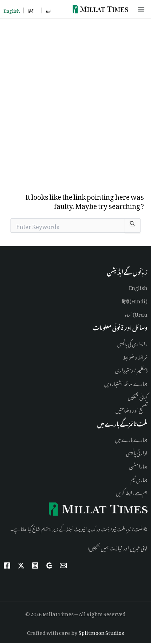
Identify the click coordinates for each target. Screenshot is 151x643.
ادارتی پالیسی (136, 452)
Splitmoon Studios (101, 631)
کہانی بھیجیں (137, 396)
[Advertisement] (75, 98)
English (138, 286)
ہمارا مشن (138, 465)
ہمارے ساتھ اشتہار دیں (125, 382)
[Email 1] (63, 565)
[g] (49, 565)
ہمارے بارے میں (131, 438)
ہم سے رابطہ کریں (131, 492)
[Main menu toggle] (142, 9)
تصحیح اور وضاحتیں (131, 409)
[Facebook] (7, 565)
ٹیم (133, 478)
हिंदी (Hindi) (134, 300)
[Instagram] (35, 565)
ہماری (141, 478)
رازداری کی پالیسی (132, 342)
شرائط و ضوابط (135, 356)
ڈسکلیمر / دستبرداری (131, 369)
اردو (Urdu (136, 313)
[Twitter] (21, 565)
